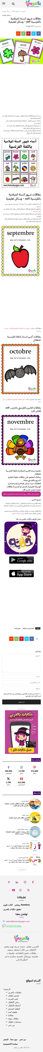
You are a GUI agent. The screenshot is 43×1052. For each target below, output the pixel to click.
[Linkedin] (17, 882)
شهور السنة (17, 628)
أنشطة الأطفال (15, 11)
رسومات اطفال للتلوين (23, 829)
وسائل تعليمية (6, 11)
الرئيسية (23, 11)
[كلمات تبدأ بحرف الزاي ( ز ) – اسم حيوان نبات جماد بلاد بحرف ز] (35, 846)
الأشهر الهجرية (37, 211)
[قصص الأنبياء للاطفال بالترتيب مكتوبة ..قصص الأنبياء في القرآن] (35, 803)
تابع (21, 766)
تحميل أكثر (22, 869)
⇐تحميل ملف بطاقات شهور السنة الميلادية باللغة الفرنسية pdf (21, 494)
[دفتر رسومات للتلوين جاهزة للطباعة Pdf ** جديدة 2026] (35, 832)
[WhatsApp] (23, 33)
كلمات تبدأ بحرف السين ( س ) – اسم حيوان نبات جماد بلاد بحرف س (17, 861)
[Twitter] (33, 33)
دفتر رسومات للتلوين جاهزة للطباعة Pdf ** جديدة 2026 (17, 833)
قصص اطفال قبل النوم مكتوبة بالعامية (19, 819)
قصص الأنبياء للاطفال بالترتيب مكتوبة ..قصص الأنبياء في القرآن (17, 804)
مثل (8, 766)
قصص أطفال (25, 815)
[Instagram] (25, 882)
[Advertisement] (21, 90)
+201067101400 (14, 926)
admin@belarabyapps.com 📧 (16, 921)
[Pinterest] (28, 33)
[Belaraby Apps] (28, 3)
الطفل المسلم (25, 801)
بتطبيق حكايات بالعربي (18, 513)
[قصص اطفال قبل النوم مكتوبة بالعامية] (35, 817)
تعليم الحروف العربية (24, 857)
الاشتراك (21, 777)
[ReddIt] (18, 33)
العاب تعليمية (25, 843)
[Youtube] (13, 890)
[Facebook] (38, 33)
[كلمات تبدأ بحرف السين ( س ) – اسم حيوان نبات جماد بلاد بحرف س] (35, 860)
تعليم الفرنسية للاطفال (28, 628)
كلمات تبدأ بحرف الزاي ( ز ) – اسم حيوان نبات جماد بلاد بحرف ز (18, 847)
